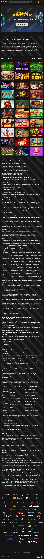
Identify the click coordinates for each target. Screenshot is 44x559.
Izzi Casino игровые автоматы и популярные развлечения (14, 167)
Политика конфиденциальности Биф (16, 546)
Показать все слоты (37, 58)
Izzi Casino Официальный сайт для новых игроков (12, 162)
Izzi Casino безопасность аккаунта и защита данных (13, 173)
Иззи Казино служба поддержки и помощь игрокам (13, 174)
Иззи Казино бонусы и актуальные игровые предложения (14, 166)
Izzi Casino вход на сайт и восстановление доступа (12, 164)
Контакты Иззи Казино (30, 546)
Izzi (4, 2)
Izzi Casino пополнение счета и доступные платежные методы (15, 170)
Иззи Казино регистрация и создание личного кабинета (14, 163)
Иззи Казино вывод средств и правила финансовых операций (15, 171)
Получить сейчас (22, 24)
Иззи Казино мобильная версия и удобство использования (14, 169)
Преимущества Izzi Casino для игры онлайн (11, 160)
